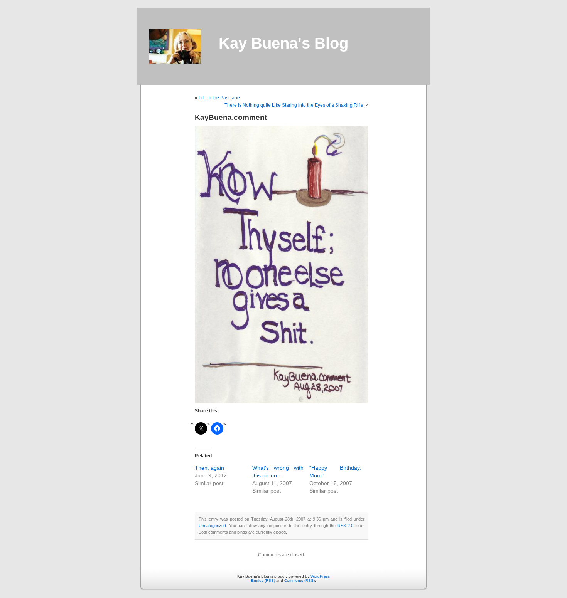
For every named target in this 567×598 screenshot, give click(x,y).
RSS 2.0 (346, 525)
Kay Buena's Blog (283, 43)
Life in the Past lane (219, 98)
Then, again (209, 468)
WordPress (320, 576)
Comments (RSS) (299, 580)
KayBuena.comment (231, 117)
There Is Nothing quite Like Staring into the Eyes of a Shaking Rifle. (294, 105)
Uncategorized (212, 525)
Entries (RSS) (263, 580)
